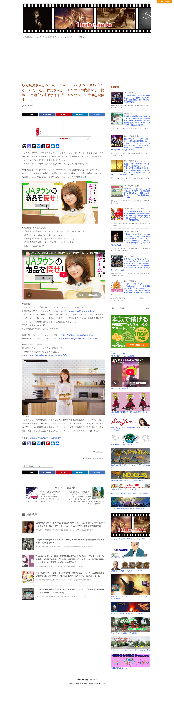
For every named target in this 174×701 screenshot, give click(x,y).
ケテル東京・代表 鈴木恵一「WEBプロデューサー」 (130, 493)
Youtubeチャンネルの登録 (120, 388)
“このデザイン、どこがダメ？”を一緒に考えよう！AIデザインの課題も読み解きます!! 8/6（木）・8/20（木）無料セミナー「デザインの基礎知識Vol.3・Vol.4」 (137, 193)
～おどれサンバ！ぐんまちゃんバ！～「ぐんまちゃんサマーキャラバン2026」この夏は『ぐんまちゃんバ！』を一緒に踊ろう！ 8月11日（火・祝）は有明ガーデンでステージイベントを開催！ (130, 289)
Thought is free (100, 683)
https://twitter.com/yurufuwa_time (77, 335)
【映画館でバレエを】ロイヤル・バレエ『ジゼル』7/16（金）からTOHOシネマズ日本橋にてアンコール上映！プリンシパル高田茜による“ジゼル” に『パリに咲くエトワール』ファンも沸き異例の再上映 (130, 239)
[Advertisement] (87, 59)
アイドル (99, 451)
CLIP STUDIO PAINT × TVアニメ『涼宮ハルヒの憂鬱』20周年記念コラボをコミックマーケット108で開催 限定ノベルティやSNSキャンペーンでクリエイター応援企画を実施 (137, 215)
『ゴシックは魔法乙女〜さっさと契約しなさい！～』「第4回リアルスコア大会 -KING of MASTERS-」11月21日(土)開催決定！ (137, 98)
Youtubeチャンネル (118, 354)
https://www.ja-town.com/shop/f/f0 (45, 438)
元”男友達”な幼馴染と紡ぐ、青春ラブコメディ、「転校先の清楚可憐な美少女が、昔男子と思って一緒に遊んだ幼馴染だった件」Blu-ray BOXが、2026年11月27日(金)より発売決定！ (137, 120)
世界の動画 (99, 458)
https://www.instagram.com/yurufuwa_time (77, 338)
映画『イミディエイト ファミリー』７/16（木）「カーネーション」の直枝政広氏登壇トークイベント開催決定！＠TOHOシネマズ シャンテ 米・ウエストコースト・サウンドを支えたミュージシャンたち (130, 264)
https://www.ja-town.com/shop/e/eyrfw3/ (48, 355)
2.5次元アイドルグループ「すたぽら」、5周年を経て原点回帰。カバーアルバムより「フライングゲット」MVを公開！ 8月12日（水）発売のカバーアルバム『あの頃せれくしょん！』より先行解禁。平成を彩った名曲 (130, 144)
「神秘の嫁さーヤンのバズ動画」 (123, 356)
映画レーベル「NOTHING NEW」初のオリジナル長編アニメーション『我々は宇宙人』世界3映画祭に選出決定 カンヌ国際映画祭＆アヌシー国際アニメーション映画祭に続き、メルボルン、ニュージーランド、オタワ (130, 169)
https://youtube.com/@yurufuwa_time (77, 311)
